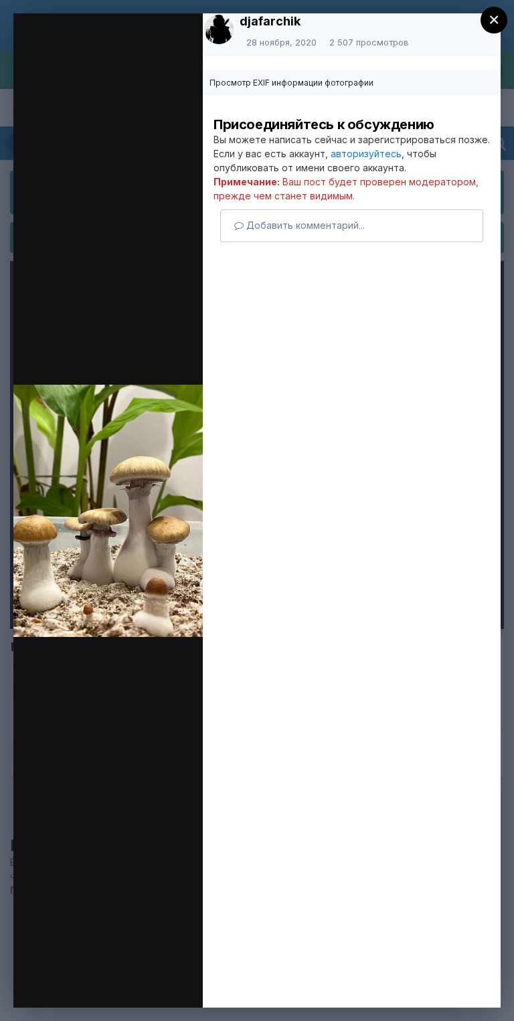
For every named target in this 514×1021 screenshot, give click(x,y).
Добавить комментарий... (304, 225)
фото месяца (113, 48)
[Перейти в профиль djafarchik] (219, 29)
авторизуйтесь (366, 153)
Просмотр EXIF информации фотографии (291, 83)
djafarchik (270, 21)
